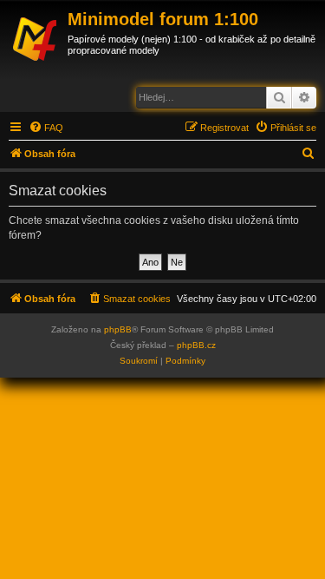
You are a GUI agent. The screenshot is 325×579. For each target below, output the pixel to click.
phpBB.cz (196, 345)
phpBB (118, 329)
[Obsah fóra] (36, 36)
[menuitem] (46, 127)
